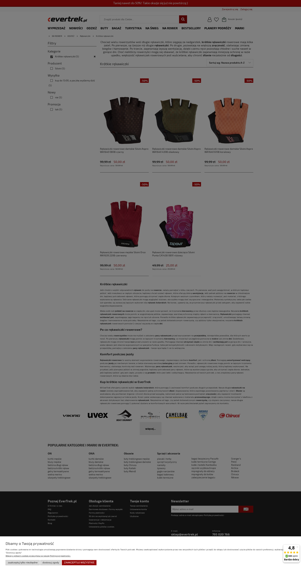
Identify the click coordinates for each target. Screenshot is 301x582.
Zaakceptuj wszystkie (79, 562)
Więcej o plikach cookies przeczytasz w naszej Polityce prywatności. (38, 555)
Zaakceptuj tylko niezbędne (23, 562)
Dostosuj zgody (51, 562)
